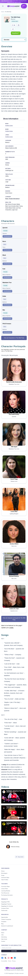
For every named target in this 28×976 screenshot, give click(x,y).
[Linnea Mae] (14, 499)
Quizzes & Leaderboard (7, 925)
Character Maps (5, 877)
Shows (2, 11)
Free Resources (5, 893)
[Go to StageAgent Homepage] (14, 968)
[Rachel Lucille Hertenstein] (14, 369)
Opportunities (4, 917)
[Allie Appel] (14, 434)
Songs (2, 875)
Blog (2, 923)
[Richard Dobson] (14, 564)
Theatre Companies (6, 919)
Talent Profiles (4, 879)
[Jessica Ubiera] (14, 531)
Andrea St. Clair (14, 608)
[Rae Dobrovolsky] (14, 402)
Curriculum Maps (5, 886)
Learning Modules (5, 890)
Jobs (2, 934)
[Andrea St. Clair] (14, 596)
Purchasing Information (7, 895)
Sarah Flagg (14, 479)
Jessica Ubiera (14, 544)
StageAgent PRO (5, 901)
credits (11, 627)
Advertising (4, 937)
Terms (9, 961)
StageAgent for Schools (7, 906)
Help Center (4, 939)
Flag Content (20, 856)
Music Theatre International (12, 198)
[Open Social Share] (13, 29)
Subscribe (14, 951)
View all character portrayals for (14, 618)
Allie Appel (14, 446)
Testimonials (4, 910)
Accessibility (4, 961)
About (2, 932)
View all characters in (14, 338)
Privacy (14, 961)
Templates (3, 921)
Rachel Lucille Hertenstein (14, 382)
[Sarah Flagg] (14, 466)
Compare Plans (5, 908)
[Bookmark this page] (18, 25)
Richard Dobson (14, 576)
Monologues (4, 873)
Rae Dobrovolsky (14, 414)
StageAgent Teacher (6, 904)
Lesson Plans (4, 888)
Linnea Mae (14, 511)
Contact (3, 941)
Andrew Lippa (15, 21)
